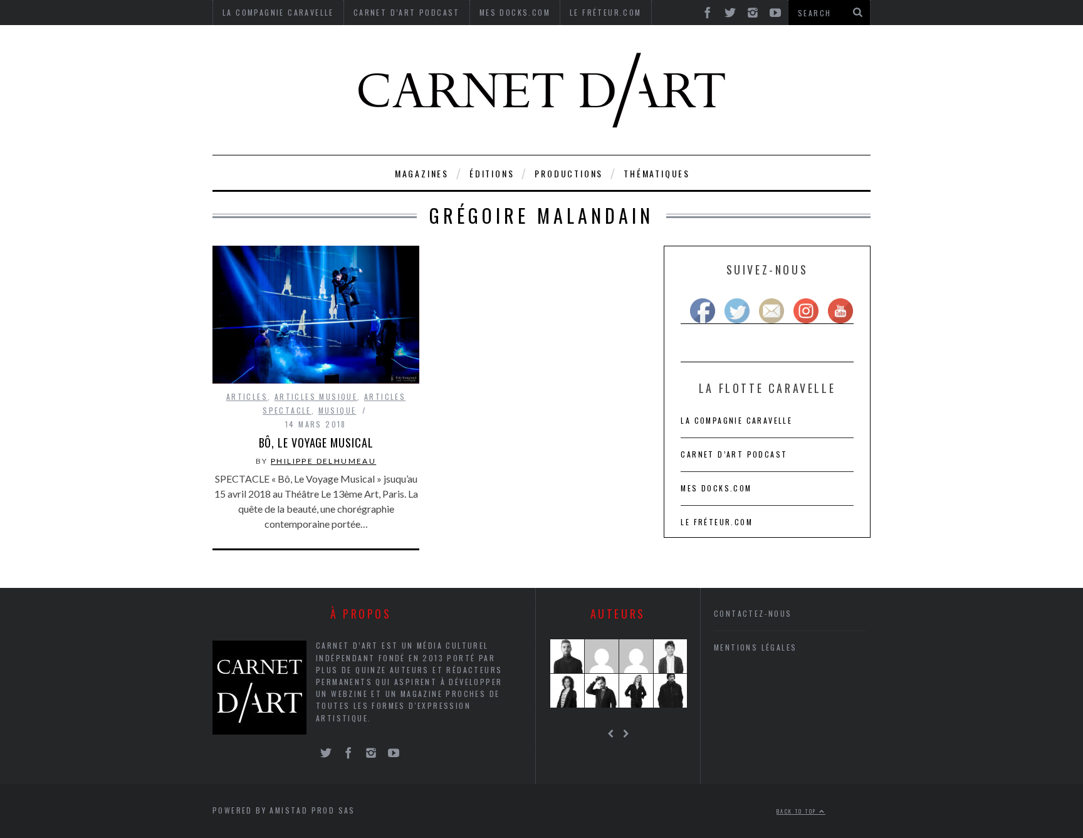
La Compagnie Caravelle (736, 420)
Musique (337, 410)
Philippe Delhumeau (323, 461)
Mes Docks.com (716, 488)
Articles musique (316, 396)
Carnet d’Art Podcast (734, 454)
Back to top (798, 811)
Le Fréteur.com (717, 521)
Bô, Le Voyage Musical (316, 442)
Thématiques (657, 173)
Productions (569, 173)
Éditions (491, 173)
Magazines (422, 173)
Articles (247, 396)
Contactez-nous (753, 613)
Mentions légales (755, 647)
